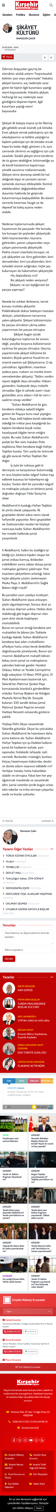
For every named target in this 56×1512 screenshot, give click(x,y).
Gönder (9, 958)
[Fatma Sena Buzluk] (9, 1003)
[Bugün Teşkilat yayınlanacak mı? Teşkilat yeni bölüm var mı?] (42, 1160)
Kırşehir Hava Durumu (37, 1456)
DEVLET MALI (14, 872)
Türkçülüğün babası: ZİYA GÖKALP (25, 878)
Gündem (7, 14)
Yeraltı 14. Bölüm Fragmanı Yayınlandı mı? (12, 1177)
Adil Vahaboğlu (27, 1016)
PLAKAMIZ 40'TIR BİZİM (31, 1065)
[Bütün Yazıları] (51, 849)
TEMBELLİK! (13, 867)
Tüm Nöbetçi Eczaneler (29, 1367)
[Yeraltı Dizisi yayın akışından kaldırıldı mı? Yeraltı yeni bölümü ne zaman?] (13, 1196)
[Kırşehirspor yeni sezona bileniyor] (13, 1124)
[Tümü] (51, 977)
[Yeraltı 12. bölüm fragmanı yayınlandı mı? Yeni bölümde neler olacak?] (42, 1264)
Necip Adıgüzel (26, 986)
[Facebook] (14, 1440)
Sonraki (46, 821)
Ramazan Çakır (25, 38)
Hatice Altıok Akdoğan (31, 1062)
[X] (19, 1440)
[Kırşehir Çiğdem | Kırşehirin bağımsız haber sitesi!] (26, 5)
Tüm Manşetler (40, 1474)
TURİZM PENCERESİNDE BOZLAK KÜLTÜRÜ (31, 1005)
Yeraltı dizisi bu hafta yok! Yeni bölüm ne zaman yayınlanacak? (41, 1248)
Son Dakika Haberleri (12, 1485)
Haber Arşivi (39, 1483)
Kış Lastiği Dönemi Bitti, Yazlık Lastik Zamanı (14, 1280)
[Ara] (51, 5)
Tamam (39, 1508)
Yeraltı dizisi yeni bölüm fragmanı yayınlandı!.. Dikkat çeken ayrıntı (40, 1214)
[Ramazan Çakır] (7, 27)
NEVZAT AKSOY (26, 1030)
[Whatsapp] (36, 1440)
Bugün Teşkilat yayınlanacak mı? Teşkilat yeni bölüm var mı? (42, 1178)
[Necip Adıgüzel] (9, 988)
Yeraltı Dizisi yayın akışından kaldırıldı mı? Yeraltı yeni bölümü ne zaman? (13, 1214)
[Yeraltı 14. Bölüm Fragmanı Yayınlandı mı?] (13, 1160)
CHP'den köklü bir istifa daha (33, 1020)
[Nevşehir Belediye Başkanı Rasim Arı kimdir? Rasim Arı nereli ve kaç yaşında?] (42, 1124)
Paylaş (9, 56)
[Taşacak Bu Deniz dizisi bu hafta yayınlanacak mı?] (13, 1231)
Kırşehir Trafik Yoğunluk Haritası (37, 1466)
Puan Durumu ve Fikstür (15, 1476)
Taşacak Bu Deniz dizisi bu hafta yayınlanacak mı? (13, 1248)
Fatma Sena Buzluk (29, 999)
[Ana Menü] (3, 5)
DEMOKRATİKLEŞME (18, 888)
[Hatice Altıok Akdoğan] (9, 1063)
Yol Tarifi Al (31, 1331)
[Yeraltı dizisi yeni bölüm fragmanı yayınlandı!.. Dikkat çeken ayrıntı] (42, 1196)
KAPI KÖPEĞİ (25, 990)
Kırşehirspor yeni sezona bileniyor (11, 1139)
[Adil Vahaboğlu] (9, 1018)
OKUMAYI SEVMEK (17, 903)
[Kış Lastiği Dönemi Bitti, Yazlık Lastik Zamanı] (13, 1264)
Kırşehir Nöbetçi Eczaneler (14, 1456)
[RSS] (42, 1440)
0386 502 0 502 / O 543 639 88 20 (30, 1421)
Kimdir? (35, 1135)
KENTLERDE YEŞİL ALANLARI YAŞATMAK (29, 893)
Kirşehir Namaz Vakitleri (14, 1466)
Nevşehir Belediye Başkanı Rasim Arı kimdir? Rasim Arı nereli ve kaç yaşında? (42, 1142)
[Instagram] (25, 1440)
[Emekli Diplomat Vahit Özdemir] (9, 1048)
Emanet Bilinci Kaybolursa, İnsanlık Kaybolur (32, 1035)
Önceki (9, 821)
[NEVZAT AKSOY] (9, 1033)
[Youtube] (30, 1440)
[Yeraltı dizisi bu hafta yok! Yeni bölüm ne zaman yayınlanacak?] (42, 1231)
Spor (6, 1135)
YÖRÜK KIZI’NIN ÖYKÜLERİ (21, 855)
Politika (20, 14)
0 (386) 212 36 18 (14, 1351)
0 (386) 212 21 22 (13, 1331)
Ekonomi (34, 14)
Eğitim (46, 14)
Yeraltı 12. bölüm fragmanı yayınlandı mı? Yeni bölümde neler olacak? (40, 1283)
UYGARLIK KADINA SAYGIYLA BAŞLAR (27, 909)
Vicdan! (10, 861)
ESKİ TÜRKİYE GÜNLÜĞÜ (32, 1052)
